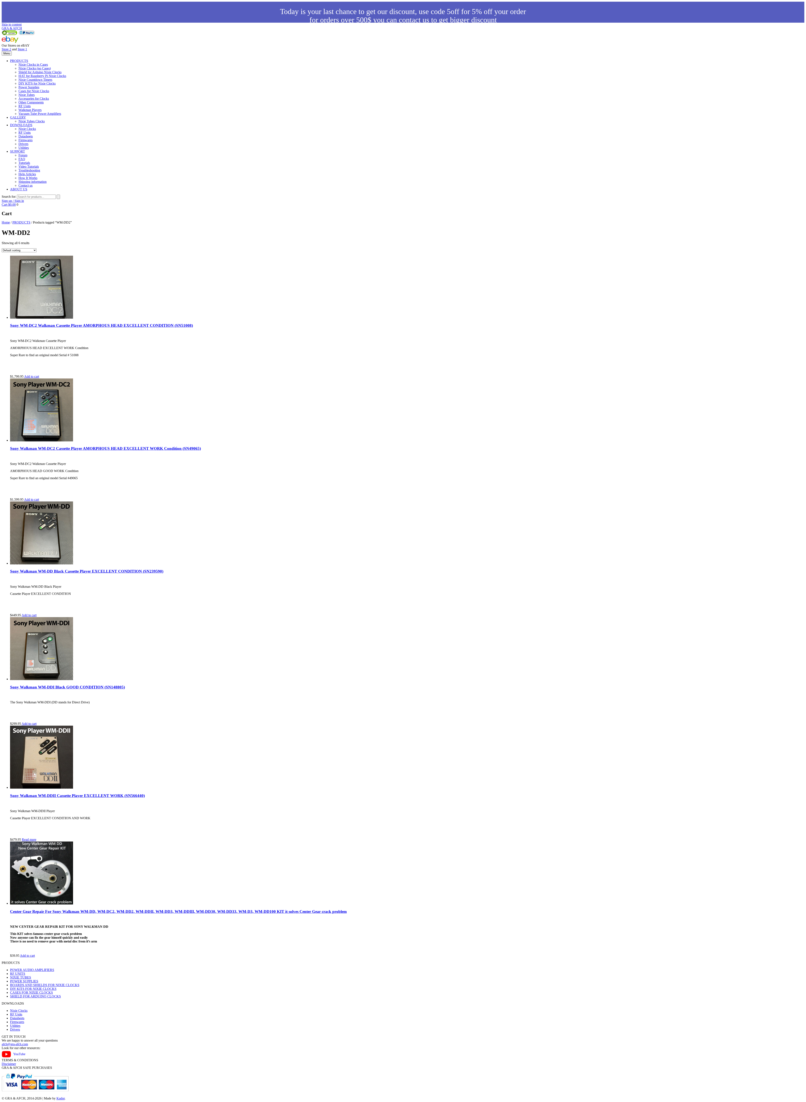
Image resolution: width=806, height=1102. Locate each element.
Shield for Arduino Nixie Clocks (39, 72)
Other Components (31, 102)
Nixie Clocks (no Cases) (34, 68)
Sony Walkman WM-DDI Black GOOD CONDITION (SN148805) (67, 687)
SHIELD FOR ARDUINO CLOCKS (35, 996)
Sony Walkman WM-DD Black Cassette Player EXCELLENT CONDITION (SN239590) (86, 571)
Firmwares (25, 140)
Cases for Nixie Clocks (33, 91)
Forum (22, 155)
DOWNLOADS (21, 125)
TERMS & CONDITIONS (20, 1060)
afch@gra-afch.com (15, 1044)
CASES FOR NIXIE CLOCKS (31, 992)
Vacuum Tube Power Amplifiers (39, 113)
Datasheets (25, 136)
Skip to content (12, 24)
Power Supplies (28, 87)
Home (6, 222)
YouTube (19, 1054)
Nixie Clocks (27, 129)
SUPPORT (17, 151)
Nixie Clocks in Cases (33, 64)
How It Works (27, 178)
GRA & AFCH (12, 28)
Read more (29, 839)
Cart (9, 204)
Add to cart (31, 376)
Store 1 (22, 49)
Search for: (9, 196)
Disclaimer (9, 1064)
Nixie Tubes (26, 95)
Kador (60, 1098)
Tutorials (24, 163)
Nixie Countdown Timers (35, 79)
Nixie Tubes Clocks (31, 121)
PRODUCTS (19, 61)
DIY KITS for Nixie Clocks (37, 83)
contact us (414, 20)
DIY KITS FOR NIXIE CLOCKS (33, 989)
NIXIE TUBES (20, 977)
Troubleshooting (29, 170)
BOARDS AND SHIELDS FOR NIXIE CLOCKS (44, 985)
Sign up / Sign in (13, 201)
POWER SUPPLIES (24, 981)
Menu (6, 53)
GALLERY (18, 117)
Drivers (23, 144)
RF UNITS (17, 973)
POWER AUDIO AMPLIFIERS (32, 970)
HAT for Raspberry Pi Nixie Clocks (42, 76)
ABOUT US (18, 189)
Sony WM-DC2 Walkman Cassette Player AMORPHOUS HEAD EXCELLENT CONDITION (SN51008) (101, 325)
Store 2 (6, 49)
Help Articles (27, 174)
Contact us (25, 185)
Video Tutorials (28, 166)
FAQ (21, 159)
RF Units (24, 106)
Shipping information (32, 181)
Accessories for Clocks (33, 98)
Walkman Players (30, 110)
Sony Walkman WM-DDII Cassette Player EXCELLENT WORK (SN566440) (77, 795)
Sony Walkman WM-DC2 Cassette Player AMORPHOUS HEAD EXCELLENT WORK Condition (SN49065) (105, 448)
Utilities (23, 147)
